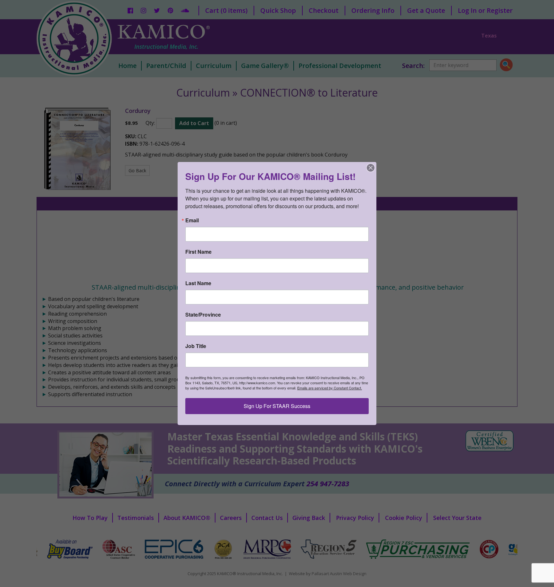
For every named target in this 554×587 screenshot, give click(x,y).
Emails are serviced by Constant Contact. (329, 387)
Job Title (195, 346)
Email (192, 220)
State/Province (203, 314)
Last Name (198, 283)
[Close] (370, 168)
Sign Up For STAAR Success (277, 406)
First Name (198, 251)
